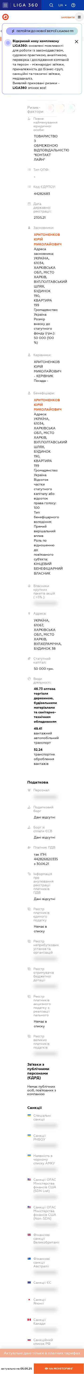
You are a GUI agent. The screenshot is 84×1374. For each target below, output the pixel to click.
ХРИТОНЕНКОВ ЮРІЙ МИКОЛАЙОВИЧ (45, 239)
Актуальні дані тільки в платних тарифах (42, 1353)
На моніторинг (60, 1368)
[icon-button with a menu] (79, 17)
